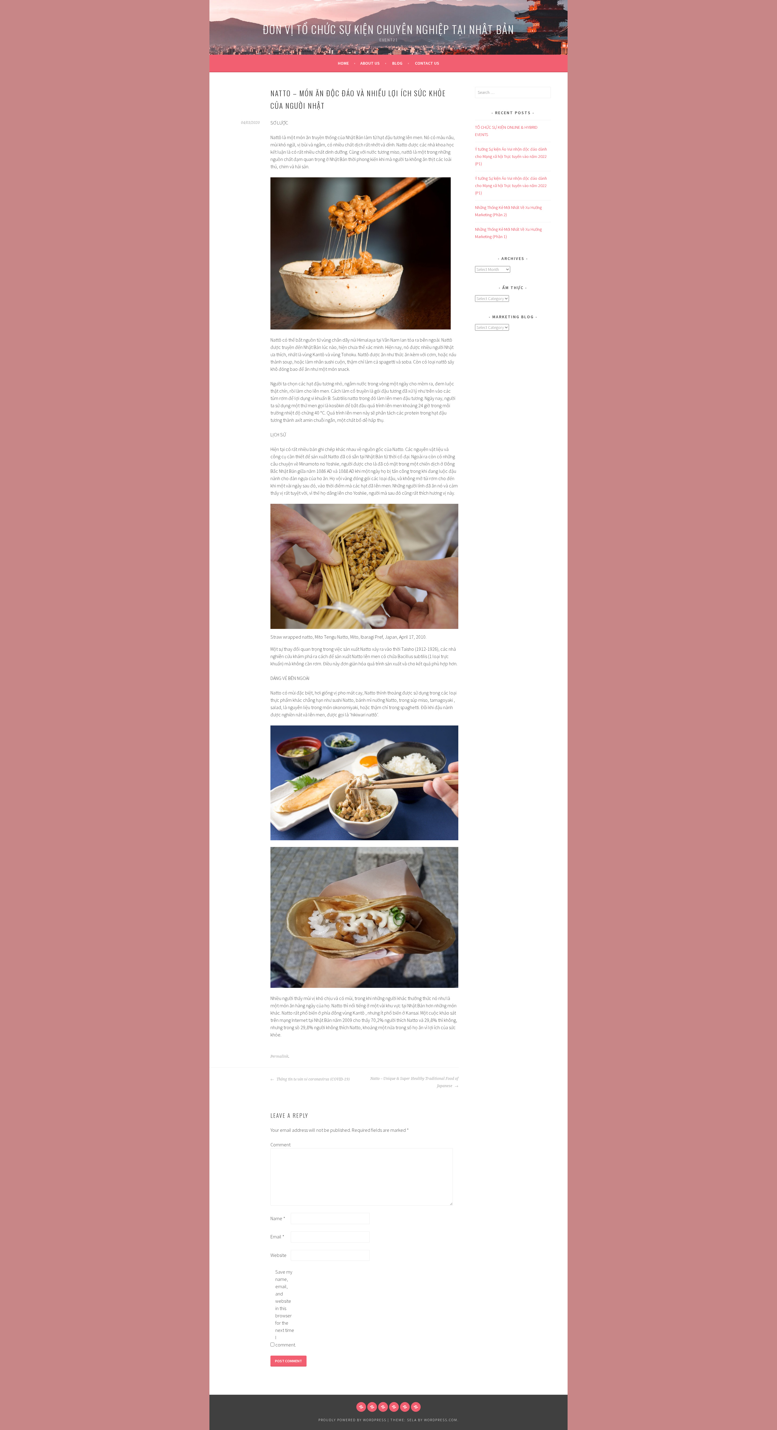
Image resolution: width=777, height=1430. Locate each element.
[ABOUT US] (372, 1407)
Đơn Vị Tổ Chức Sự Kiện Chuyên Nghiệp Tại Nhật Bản (388, 29)
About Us (370, 63)
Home (343, 63)
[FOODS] (405, 1407)
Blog (397, 63)
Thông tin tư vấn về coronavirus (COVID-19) (313, 1079)
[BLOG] (383, 1407)
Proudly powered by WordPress (352, 1420)
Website (278, 1255)
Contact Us (427, 63)
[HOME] (361, 1407)
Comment (280, 1145)
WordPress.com (440, 1420)
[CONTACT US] (394, 1407)
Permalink (279, 1056)
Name (277, 1218)
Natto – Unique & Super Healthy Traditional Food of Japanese (414, 1082)
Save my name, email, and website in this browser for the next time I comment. (285, 1308)
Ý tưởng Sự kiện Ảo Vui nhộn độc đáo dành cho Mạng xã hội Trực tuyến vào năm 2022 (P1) (511, 156)
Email (277, 1237)
